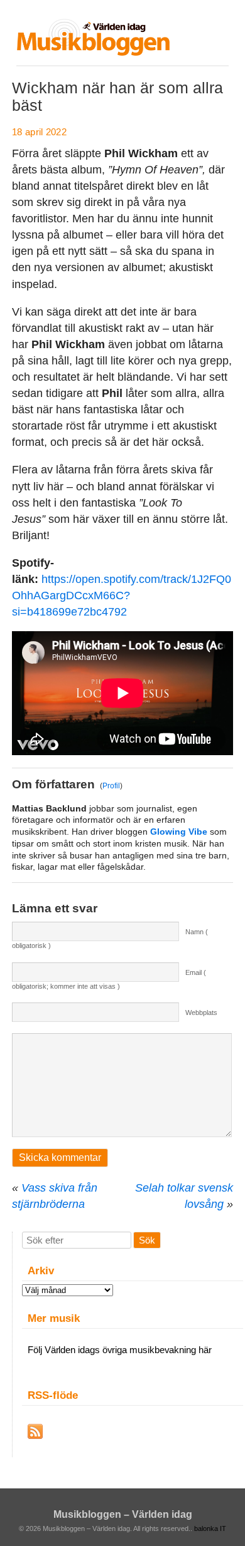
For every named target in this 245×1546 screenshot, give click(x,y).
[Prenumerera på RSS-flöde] (35, 1431)
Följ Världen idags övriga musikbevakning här (120, 1349)
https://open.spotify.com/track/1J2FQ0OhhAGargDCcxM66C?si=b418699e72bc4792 (121, 595)
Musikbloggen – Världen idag (122, 1514)
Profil (111, 785)
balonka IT (210, 1528)
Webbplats (201, 1012)
